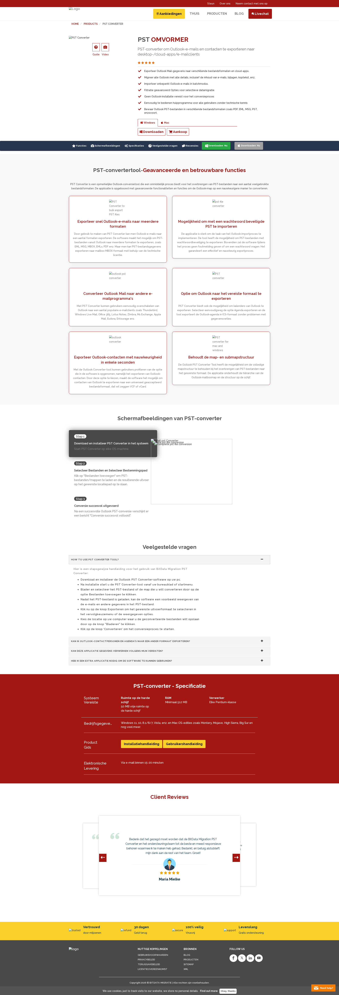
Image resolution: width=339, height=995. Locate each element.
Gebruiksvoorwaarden (153, 955)
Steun (210, 3)
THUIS (194, 13)
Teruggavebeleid (149, 964)
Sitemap (189, 964)
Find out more (209, 991)
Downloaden (152, 132)
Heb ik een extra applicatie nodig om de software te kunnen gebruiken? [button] (121, 661)
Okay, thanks (228, 991)
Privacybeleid (146, 959)
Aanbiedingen (170, 14)
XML (186, 969)
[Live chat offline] (323, 987)
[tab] (169, 559)
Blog (187, 955)
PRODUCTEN (217, 13)
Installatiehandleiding (141, 744)
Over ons (225, 3)
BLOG (239, 13)
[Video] (105, 47)
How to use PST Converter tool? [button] (95, 559)
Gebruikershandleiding (184, 744)
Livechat (261, 14)
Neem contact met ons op (251, 3)
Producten (191, 959)
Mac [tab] (166, 122)
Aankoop (179, 132)
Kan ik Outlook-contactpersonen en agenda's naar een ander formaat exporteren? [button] (130, 641)
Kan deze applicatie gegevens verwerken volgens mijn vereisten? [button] (117, 651)
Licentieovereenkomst (152, 969)
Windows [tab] (149, 122)
